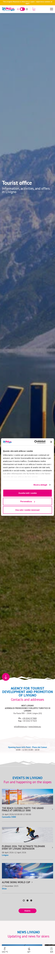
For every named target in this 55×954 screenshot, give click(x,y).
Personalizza (26, 501)
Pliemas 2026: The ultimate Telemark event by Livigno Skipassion (23, 847)
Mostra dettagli (40, 485)
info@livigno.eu (20, 726)
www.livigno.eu (35, 726)
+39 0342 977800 (29, 718)
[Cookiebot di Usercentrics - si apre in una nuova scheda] (35, 442)
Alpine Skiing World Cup (16, 882)
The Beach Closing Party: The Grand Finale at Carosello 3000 (23, 809)
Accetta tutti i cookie (27, 493)
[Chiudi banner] (51, 442)
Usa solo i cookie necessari (27, 510)
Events (27, 911)
